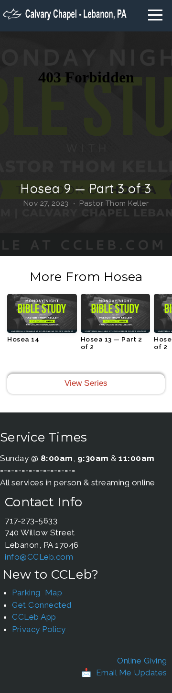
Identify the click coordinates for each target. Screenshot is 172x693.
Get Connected (42, 605)
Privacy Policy (38, 629)
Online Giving (142, 660)
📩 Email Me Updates (124, 672)
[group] (42, 322)
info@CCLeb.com (39, 557)
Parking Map (37, 592)
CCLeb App (34, 617)
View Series (86, 383)
